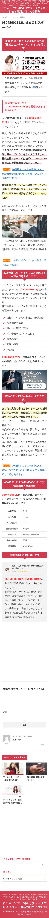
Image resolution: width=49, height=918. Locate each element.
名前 (5, 712)
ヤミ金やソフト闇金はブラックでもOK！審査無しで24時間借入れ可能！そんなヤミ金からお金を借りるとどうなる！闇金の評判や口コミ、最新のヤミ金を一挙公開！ (24, 896)
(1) (34, 87)
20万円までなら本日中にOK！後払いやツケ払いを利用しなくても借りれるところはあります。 (24, 470)
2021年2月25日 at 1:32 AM (22, 736)
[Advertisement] (24, 650)
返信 (42, 744)
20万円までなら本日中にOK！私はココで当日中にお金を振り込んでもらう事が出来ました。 (24, 173)
